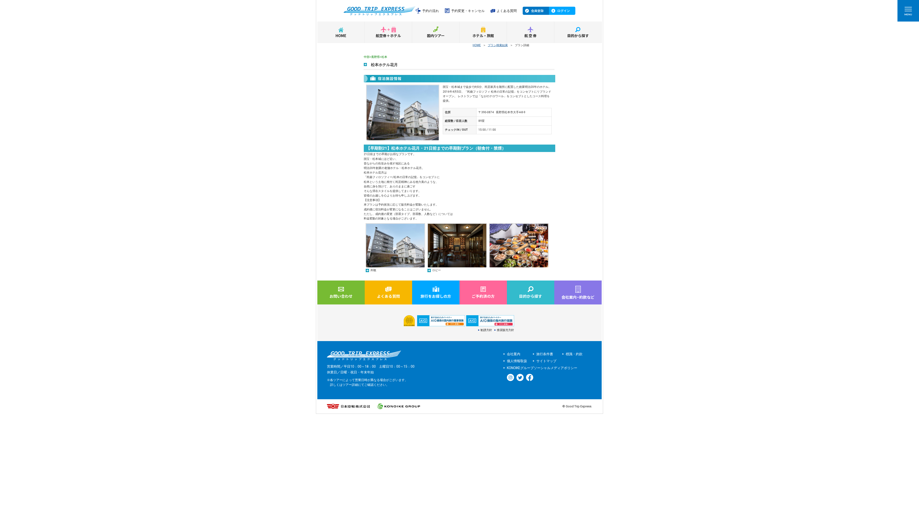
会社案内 (513, 354)
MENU (908, 14)
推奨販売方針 (505, 330)
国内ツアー (436, 35)
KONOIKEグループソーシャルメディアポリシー (542, 368)
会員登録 (537, 10)
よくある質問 (507, 11)
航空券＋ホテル (388, 35)
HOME (341, 35)
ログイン (563, 10)
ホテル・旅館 (483, 35)
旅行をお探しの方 (435, 296)
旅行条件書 (544, 354)
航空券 (530, 35)
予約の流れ (430, 11)
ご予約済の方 (483, 296)
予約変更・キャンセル (468, 11)
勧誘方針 (486, 330)
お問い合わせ (341, 296)
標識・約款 (574, 354)
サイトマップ (546, 361)
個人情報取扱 (517, 361)
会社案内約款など (577, 297)
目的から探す (578, 35)
